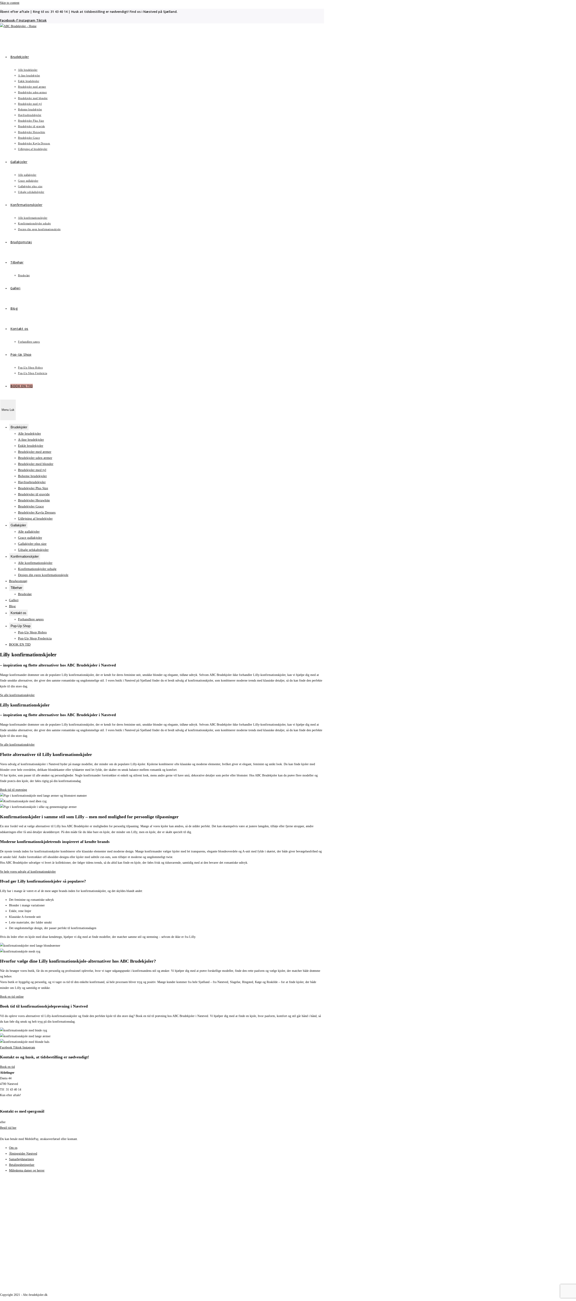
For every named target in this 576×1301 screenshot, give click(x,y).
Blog (12, 606)
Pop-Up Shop (20, 626)
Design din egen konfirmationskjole (43, 575)
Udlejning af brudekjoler (35, 518)
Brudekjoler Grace (31, 506)
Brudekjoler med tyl (32, 470)
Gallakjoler (18, 525)
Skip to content (9, 2)
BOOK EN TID (20, 644)
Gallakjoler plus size (32, 543)
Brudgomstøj (18, 581)
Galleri (13, 600)
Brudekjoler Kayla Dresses (37, 512)
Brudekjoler (19, 427)
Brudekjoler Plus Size (33, 488)
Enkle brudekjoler (30, 445)
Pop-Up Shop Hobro (32, 632)
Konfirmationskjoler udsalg (37, 569)
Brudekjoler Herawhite (34, 500)
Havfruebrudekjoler (32, 482)
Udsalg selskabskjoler (33, 550)
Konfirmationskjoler (25, 556)
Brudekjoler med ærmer (34, 452)
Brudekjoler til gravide (34, 494)
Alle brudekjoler (29, 433)
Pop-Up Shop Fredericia (35, 638)
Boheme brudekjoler (32, 476)
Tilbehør (16, 588)
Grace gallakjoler (30, 537)
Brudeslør (25, 594)
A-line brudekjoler (31, 439)
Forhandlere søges (31, 619)
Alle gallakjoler (29, 531)
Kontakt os (18, 613)
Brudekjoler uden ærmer (35, 458)
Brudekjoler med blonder (35, 464)
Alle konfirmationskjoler (35, 563)
